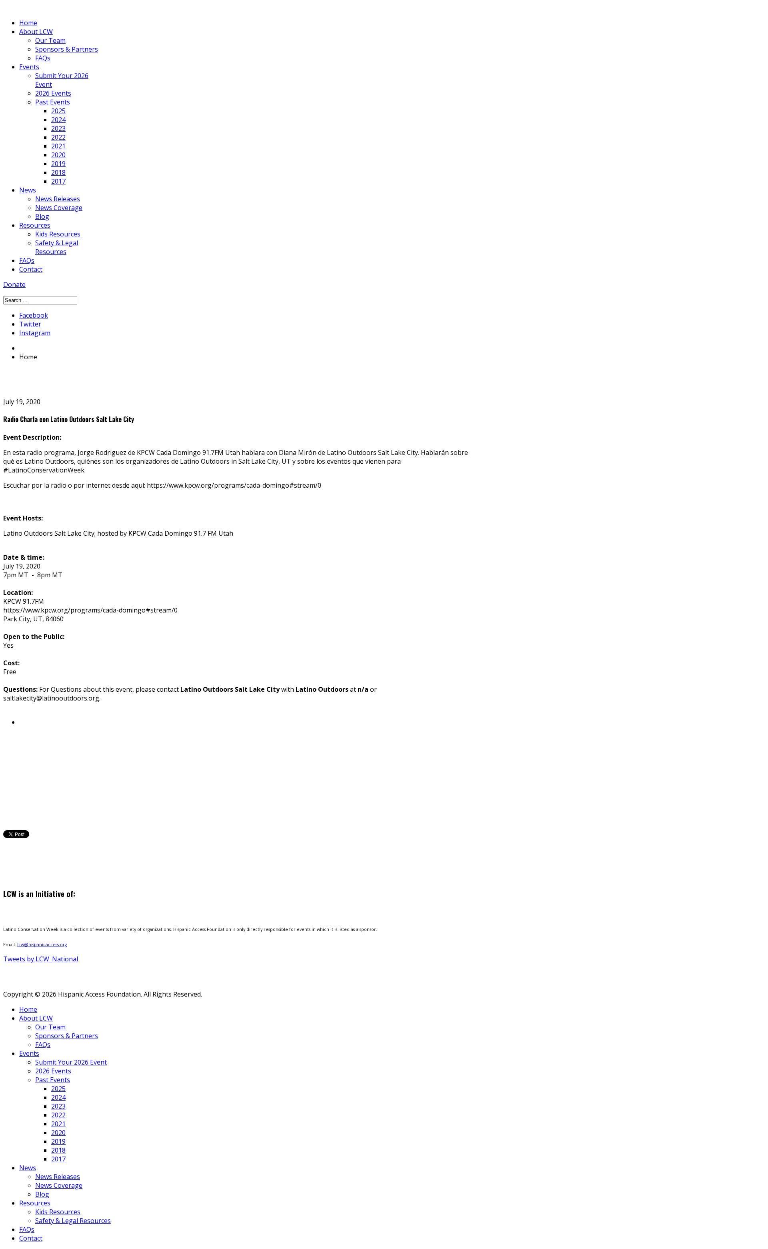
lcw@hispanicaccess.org (42, 944)
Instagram (34, 332)
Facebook (33, 315)
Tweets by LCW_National (40, 959)
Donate (14, 284)
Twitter (30, 324)
